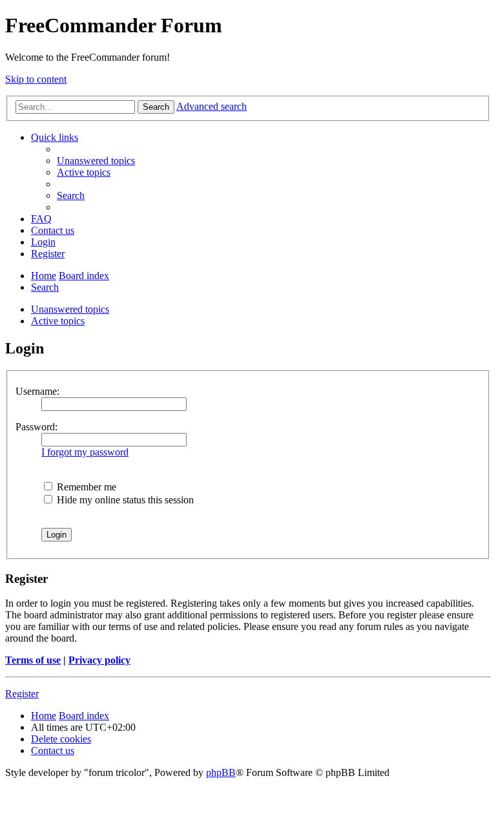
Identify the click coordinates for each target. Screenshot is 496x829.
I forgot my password (85, 451)
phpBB (221, 772)
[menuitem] (96, 160)
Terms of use (33, 660)
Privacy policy (99, 660)
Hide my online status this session (124, 499)
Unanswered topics (70, 309)
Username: (37, 391)
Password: (36, 426)
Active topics (58, 320)
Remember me (85, 486)
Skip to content (36, 79)
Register (22, 693)
